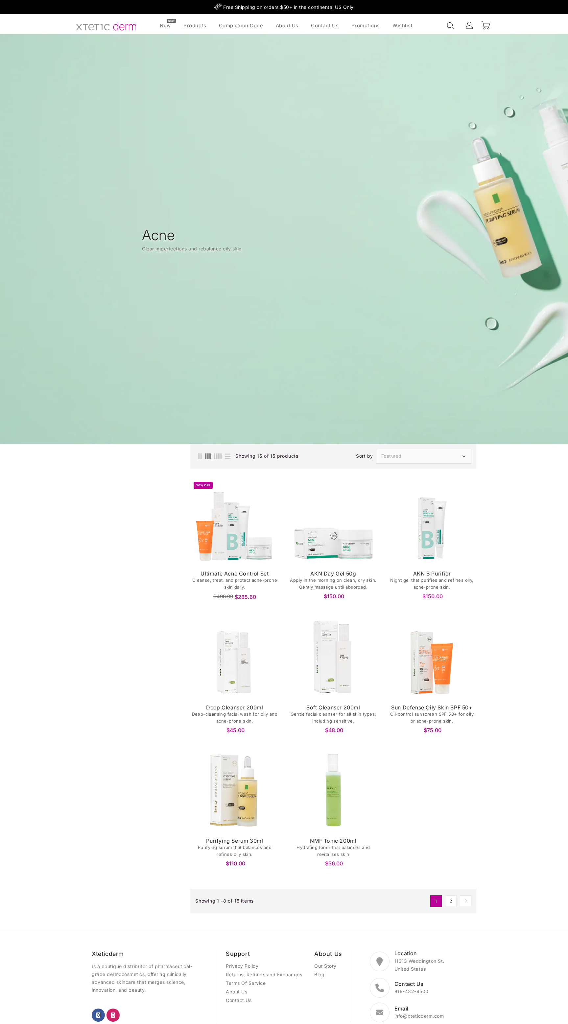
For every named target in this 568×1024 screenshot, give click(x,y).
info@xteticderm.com (419, 1016)
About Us (236, 991)
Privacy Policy (242, 966)
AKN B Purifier (432, 573)
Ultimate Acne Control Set (235, 573)
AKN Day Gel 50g (333, 573)
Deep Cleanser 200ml (234, 707)
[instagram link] (113, 1015)
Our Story (325, 966)
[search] (451, 26)
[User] (469, 26)
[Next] (465, 901)
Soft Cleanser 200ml (333, 707)
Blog (319, 974)
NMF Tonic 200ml (333, 841)
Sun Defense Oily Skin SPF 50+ (431, 707)
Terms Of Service (246, 983)
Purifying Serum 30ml (234, 841)
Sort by (364, 456)
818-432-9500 (411, 991)
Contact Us (238, 1000)
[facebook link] (98, 1015)
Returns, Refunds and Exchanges (264, 974)
